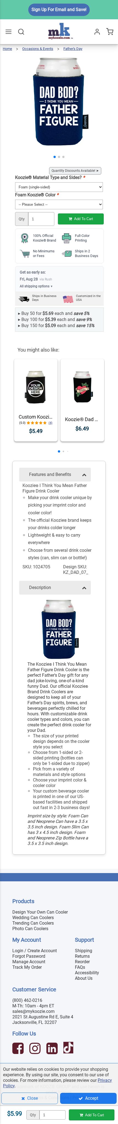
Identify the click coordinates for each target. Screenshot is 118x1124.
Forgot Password (28, 956)
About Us (83, 978)
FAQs (80, 967)
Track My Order (27, 967)
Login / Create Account (34, 950)
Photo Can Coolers (30, 928)
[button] (55, 157)
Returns (82, 956)
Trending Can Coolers (33, 923)
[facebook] (18, 1049)
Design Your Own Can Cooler (40, 912)
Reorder (82, 961)
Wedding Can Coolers (33, 917)
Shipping (83, 950)
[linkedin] (52, 1049)
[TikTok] (69, 1049)
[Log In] (97, 32)
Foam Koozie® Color (36, 194)
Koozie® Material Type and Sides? (50, 177)
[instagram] (35, 1049)
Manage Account (28, 961)
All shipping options (36, 286)
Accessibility (87, 972)
